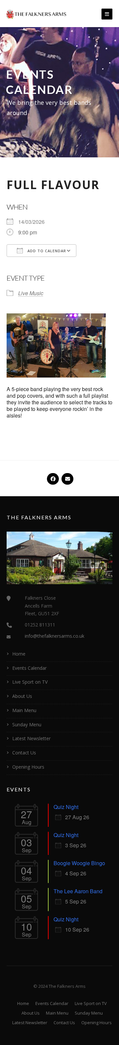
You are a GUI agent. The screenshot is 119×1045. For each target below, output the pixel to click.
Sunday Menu (26, 724)
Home (18, 654)
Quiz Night (66, 807)
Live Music (30, 293)
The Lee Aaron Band (78, 891)
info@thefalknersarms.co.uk (54, 636)
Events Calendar (29, 668)
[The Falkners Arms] (36, 13)
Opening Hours (28, 767)
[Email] (66, 476)
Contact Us (24, 752)
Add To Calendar (46, 250)
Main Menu (24, 710)
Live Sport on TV (30, 682)
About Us (22, 696)
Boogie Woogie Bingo (79, 863)
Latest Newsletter (31, 738)
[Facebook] (52, 476)
